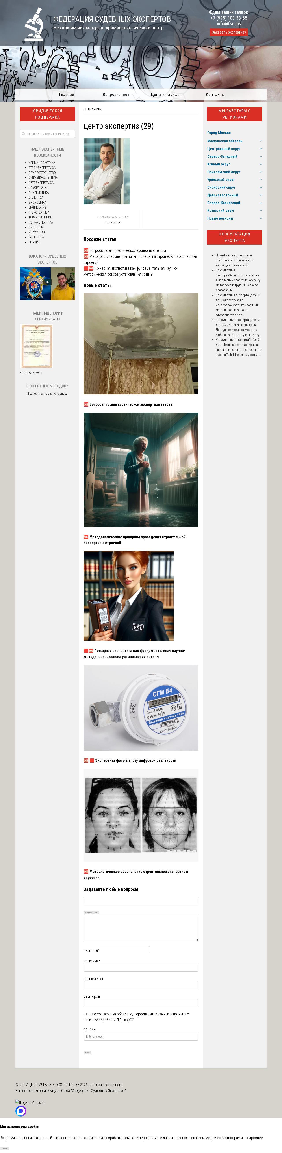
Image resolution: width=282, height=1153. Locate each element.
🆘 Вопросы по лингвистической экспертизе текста (125, 250)
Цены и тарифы (166, 94)
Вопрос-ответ (116, 94)
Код (96, 913)
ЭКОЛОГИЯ (36, 227)
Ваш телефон (94, 978)
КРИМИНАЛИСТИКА (42, 163)
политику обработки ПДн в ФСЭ (109, 1020)
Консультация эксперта (234, 237)
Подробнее (254, 1137)
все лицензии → (31, 372)
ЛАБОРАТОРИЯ (38, 188)
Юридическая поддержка (47, 114)
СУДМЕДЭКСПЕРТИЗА (43, 178)
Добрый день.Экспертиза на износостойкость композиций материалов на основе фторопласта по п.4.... (238, 305)
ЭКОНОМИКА (37, 203)
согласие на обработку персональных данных (133, 1014)
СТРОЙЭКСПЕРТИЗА (42, 168)
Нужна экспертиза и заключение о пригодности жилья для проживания (235, 260)
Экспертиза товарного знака (47, 394)
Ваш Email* (92, 950)
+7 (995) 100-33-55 (229, 18)
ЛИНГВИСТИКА (39, 193)
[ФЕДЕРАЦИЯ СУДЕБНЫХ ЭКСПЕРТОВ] (29, 39)
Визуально (88, 913)
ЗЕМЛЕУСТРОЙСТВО (42, 173)
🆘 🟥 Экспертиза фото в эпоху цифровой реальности (130, 760)
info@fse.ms (229, 23)
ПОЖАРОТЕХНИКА (41, 222)
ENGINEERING (37, 207)
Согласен (4, 1148)
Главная (66, 94)
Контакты (215, 94)
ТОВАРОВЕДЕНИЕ (40, 217)
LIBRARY (34, 242)
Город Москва (219, 132)
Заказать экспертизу (229, 32)
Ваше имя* (92, 961)
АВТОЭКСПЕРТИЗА (41, 183)
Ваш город (92, 996)
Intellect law (36, 237)
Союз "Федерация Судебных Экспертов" (93, 1090)
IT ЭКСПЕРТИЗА (39, 212)
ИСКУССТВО (37, 232)
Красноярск (112, 222)
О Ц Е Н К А (36, 197)
